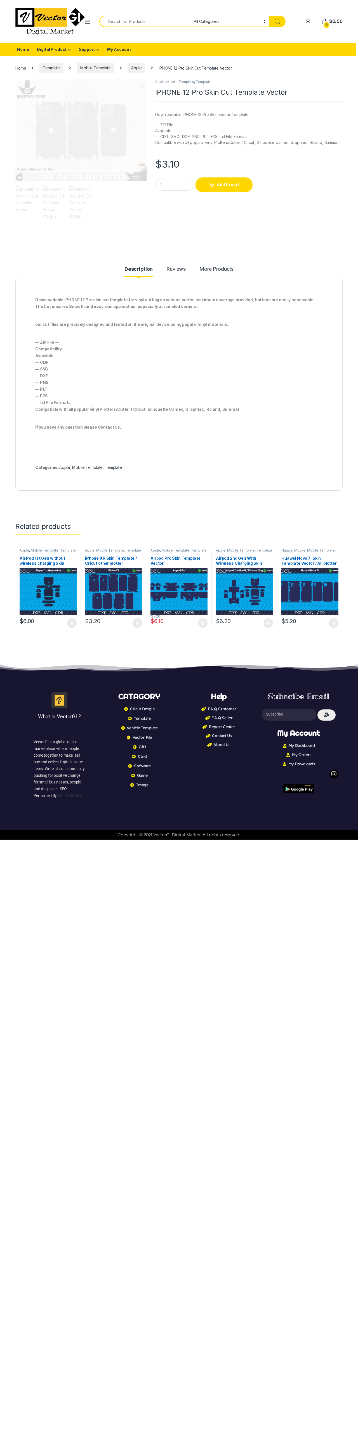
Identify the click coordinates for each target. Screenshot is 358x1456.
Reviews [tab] (176, 269)
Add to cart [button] (72, 623)
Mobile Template (95, 67)
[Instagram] (333, 773)
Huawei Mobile (293, 550)
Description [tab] (138, 269)
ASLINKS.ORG (70, 795)
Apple (136, 67)
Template (51, 67)
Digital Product (52, 49)
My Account (119, 49)
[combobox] (145, 21)
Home (23, 49)
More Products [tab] (216, 269)
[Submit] (326, 715)
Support (87, 49)
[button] (141, 85)
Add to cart (228, 184)
